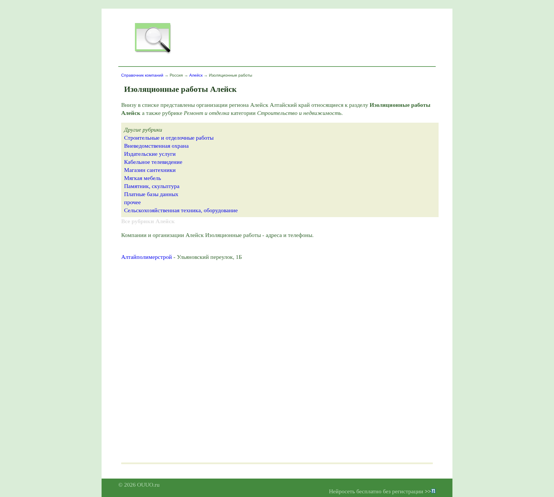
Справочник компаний (142, 75)
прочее (132, 202)
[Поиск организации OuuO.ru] (152, 53)
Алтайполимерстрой (146, 257)
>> (428, 491)
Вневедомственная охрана (156, 146)
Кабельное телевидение (153, 162)
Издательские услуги (150, 154)
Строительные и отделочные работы (169, 137)
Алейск (196, 75)
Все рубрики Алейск (148, 221)
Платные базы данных (151, 194)
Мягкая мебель (142, 178)
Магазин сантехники (150, 170)
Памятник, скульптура (151, 186)
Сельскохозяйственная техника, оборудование (181, 210)
